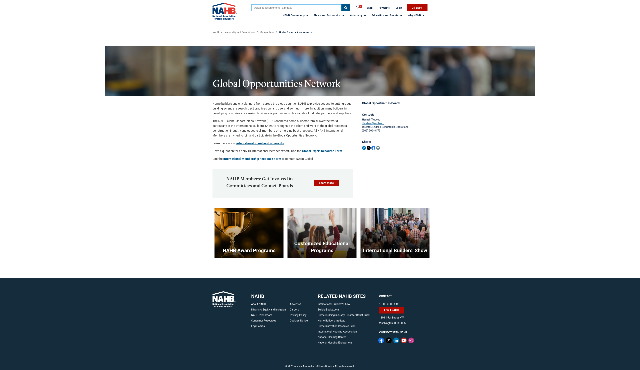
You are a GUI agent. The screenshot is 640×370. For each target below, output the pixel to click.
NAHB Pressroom (261, 315)
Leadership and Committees (239, 32)
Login (399, 7)
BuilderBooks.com (328, 309)
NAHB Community (294, 15)
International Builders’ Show (334, 304)
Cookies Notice (299, 320)
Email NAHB (391, 310)
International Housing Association (337, 331)
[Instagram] (411, 341)
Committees (267, 32)
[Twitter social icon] (389, 341)
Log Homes (258, 326)
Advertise (295, 304)
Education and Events (385, 15)
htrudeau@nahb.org (373, 123)
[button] (346, 7)
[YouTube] (404, 341)
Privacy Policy (298, 315)
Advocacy (356, 15)
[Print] (378, 148)
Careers (294, 309)
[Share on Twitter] (369, 148)
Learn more (326, 182)
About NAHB (258, 304)
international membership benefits (260, 143)
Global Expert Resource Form (322, 151)
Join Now (417, 7)
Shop (369, 7)
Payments (384, 7)
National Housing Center (332, 337)
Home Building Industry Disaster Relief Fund (344, 315)
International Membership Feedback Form (252, 158)
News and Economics (327, 15)
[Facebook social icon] (381, 341)
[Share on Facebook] (373, 148)
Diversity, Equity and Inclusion (268, 309)
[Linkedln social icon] (396, 341)
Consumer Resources (263, 320)
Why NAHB (415, 15)
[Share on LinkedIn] (364, 148)
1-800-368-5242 (389, 304)
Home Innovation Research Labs (337, 326)
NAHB (215, 32)
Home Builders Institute (331, 320)
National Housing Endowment (335, 342)
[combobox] (296, 7)
